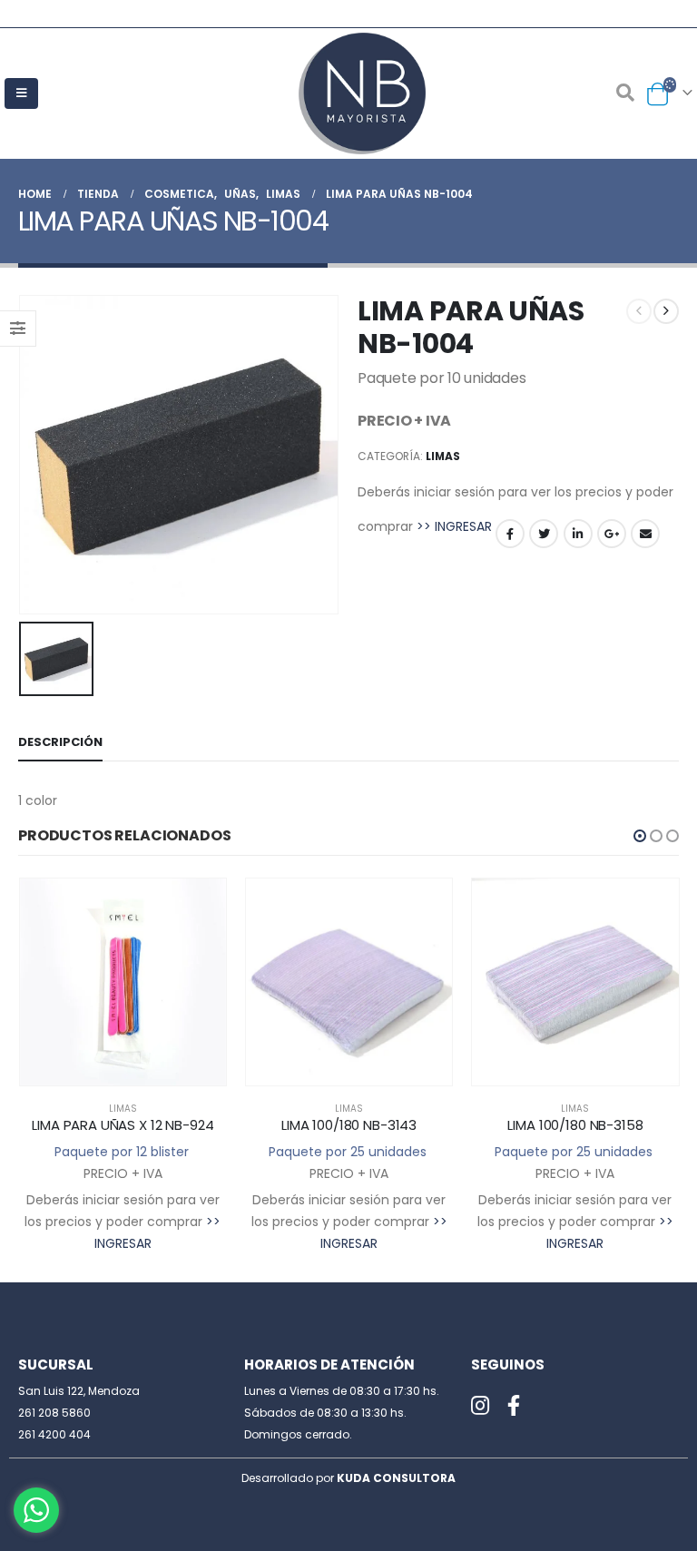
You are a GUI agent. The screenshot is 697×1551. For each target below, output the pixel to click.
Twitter (543, 533)
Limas (443, 456)
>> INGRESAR (454, 526)
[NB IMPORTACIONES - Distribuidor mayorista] (348, 93)
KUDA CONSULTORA (396, 1478)
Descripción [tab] (60, 742)
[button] (640, 836)
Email (645, 533)
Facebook (510, 533)
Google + (611, 533)
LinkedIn (578, 533)
